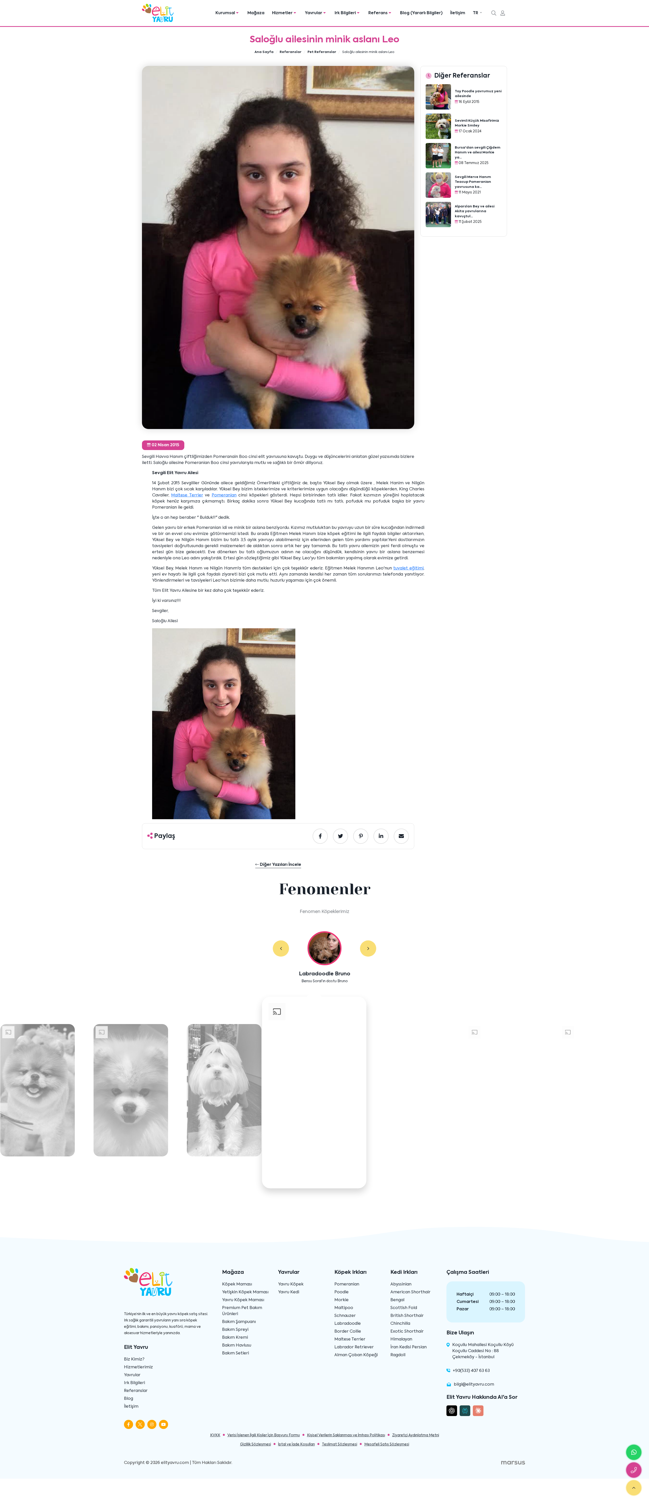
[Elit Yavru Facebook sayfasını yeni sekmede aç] (128, 1424)
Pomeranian (224, 495)
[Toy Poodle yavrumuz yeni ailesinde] (438, 97)
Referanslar (136, 1391)
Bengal (397, 1300)
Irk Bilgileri (134, 1383)
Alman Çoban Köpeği (356, 1355)
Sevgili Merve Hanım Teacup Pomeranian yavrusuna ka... (473, 182)
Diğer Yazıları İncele (280, 865)
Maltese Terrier (187, 495)
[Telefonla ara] (633, 1470)
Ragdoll (397, 1355)
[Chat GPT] (451, 1410)
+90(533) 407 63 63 (471, 1371)
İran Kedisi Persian (408, 1347)
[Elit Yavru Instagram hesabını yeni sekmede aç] (151, 1424)
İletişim (457, 13)
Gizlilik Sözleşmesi (255, 1444)
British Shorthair (407, 1316)
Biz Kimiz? (134, 1359)
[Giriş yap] (502, 14)
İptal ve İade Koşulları (296, 1444)
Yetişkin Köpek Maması (245, 1292)
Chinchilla (400, 1324)
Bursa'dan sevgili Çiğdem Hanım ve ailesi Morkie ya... (477, 152)
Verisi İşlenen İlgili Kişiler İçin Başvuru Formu (263, 1435)
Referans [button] (378, 13)
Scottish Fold (403, 1308)
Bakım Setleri (235, 1353)
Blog (128, 1399)
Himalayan (401, 1339)
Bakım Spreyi (235, 1330)
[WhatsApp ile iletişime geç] (633, 1452)
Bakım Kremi (235, 1338)
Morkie (341, 1300)
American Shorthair (410, 1292)
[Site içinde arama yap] (493, 14)
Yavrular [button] (314, 13)
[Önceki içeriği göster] (281, 948)
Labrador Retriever (354, 1347)
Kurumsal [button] (225, 13)
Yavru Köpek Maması (243, 1300)
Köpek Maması (237, 1284)
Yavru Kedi (288, 1292)
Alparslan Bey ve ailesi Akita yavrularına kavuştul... (474, 211)
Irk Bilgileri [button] (346, 13)
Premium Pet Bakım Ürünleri (242, 1311)
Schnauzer (345, 1316)
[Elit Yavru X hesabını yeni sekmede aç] (140, 1424)
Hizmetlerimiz (138, 1367)
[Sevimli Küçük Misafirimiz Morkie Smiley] (438, 126)
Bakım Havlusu (236, 1346)
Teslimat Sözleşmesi (339, 1444)
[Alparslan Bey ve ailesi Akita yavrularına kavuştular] (438, 214)
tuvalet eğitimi (408, 568)
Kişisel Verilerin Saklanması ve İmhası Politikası (346, 1435)
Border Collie (347, 1332)
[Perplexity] (465, 1410)
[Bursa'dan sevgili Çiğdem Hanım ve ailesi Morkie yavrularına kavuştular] (438, 156)
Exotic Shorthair (407, 1332)
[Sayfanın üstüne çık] (633, 1487)
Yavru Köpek (290, 1284)
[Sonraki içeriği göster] (368, 948)
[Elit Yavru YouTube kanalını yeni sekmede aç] (163, 1424)
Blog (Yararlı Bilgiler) (421, 13)
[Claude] (478, 1410)
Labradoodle (347, 1324)
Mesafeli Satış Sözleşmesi (386, 1444)
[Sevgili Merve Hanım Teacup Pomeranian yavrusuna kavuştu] (438, 185)
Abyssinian (400, 1284)
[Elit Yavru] (158, 13)
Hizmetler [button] (283, 13)
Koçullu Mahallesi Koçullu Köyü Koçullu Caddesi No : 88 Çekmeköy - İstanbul (483, 1351)
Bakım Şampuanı (239, 1322)
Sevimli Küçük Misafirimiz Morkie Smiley (477, 123)
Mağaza (255, 13)
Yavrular (132, 1375)
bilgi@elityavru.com (474, 1385)
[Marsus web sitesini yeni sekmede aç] (513, 1463)
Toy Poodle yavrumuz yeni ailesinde (478, 94)
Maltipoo (343, 1308)
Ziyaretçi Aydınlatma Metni (415, 1435)
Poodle (341, 1292)
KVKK (215, 1435)
